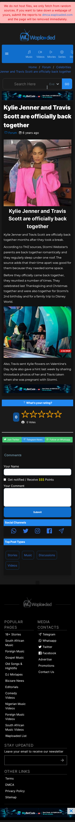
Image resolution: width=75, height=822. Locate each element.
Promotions (46, 665)
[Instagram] (37, 531)
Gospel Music (14, 657)
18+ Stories (13, 634)
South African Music (14, 643)
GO (67, 84)
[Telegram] (61, 531)
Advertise (45, 659)
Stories (12, 555)
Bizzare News (14, 680)
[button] (7, 54)
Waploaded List (16, 736)
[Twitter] (25, 531)
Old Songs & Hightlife (13, 666)
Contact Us (46, 672)
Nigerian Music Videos (15, 706)
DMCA (9, 785)
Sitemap (11, 797)
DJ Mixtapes (14, 674)
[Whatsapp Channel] (13, 531)
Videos (12, 565)
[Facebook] (49, 531)
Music (28, 555)
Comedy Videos (11, 695)
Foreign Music (14, 651)
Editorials (11, 687)
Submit (37, 512)
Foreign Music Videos (14, 717)
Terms (9, 778)
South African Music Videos (14, 727)
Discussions (47, 555)
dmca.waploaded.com (57, 15)
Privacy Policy (15, 791)
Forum (12, 133)
